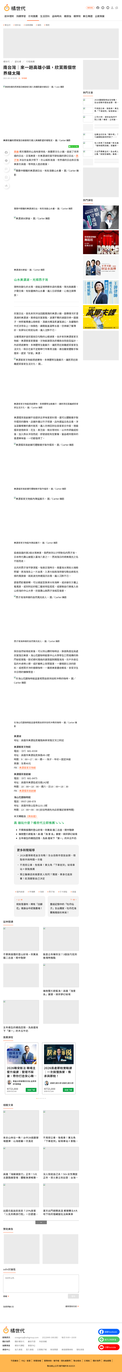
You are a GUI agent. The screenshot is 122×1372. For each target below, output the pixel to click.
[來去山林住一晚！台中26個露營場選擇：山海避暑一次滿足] (21, 1122)
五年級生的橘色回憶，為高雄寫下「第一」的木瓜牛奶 (20, 1029)
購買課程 (90, 8)
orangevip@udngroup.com (27, 1337)
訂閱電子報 (42, 1349)
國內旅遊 (20, 891)
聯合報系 (77, 1360)
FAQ (23, 1360)
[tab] (36, 1098)
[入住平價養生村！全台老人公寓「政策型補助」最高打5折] (88, 153)
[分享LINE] (6, 161)
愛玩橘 (18, 61)
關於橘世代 (19, 1341)
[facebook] (98, 8)
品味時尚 (57, 16)
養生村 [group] (7, 24)
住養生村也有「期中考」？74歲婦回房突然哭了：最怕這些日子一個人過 (106, 135)
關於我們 (96, 1360)
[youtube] (108, 8)
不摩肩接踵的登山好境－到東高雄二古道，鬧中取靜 (20, 956)
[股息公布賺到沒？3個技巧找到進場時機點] (61, 939)
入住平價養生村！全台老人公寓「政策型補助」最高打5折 (106, 152)
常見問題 (54, 1349)
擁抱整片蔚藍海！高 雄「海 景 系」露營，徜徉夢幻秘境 (48, 834)
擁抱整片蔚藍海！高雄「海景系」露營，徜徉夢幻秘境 (59, 992)
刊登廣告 (14, 1360)
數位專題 (88, 16)
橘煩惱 (67, 16)
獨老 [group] (48, 24)
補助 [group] (39, 24)
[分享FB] (6, 152)
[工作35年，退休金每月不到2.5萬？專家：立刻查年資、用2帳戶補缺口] (88, 119)
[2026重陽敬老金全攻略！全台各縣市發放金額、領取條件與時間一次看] (88, 101)
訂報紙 (87, 1360)
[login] (112, 8)
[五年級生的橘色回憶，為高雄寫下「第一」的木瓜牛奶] (21, 1012)
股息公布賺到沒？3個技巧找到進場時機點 (60, 956)
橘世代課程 (19, 1345)
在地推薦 (33, 16)
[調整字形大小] (6, 186)
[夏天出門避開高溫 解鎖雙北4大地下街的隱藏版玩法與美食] (61, 1195)
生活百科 (45, 16)
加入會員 (18, 1349)
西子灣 (52, 891)
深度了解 (13, 1089)
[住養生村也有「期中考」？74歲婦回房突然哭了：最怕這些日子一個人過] (88, 136)
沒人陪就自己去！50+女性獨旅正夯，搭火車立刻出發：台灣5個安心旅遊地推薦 (60, 1175)
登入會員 (30, 1349)
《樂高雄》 (32, 816)
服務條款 (48, 1360)
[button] (116, 8)
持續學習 (21, 16)
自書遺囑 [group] (29, 24)
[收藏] (6, 177)
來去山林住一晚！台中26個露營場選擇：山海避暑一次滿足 (21, 1139)
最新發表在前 (71, 1306)
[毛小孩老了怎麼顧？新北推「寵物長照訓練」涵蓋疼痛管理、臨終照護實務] (88, 145)
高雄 (74, 891)
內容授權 (43, 1341)
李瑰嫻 (32, 891)
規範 (5, 1296)
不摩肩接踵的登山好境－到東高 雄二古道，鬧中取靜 (46, 830)
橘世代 (6, 61)
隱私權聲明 (66, 1360)
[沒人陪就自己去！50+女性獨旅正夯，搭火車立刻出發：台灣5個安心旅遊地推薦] (61, 1159)
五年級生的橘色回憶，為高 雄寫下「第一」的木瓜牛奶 (47, 838)
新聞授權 (37, 1360)
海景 (42, 891)
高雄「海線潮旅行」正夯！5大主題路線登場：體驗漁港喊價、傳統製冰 (20, 1175)
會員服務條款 (67, 1349)
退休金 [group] (18, 24)
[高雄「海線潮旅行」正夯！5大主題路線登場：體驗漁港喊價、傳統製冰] (21, 1159)
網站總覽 (107, 1360)
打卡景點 (63, 891)
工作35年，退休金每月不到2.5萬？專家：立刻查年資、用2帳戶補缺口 (106, 118)
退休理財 (9, 16)
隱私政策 (80, 1349)
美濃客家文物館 (27, 767)
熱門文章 (88, 92)
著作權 (56, 1360)
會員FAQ (31, 1345)
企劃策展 (99, 16)
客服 (28, 1360)
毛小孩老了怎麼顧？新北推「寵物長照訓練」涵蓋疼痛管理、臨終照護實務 (106, 144)
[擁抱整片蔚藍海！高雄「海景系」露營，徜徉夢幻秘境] (61, 975)
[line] (103, 8)
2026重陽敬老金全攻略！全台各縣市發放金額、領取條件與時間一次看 (106, 101)
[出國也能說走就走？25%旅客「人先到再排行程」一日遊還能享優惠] (21, 1195)
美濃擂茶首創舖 (27, 790)
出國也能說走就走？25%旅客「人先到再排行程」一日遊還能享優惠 (20, 1212)
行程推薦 (30, 61)
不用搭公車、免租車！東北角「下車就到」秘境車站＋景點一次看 (60, 1139)
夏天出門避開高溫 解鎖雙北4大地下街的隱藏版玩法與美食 (60, 1212)
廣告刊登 (32, 1341)
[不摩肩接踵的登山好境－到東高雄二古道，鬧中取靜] (21, 939)
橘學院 (77, 16)
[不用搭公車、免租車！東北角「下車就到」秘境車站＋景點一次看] (61, 1122)
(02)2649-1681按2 (50, 1337)
